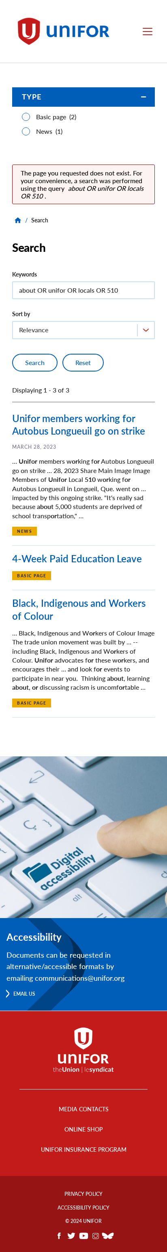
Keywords (24, 274)
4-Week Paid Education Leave (77, 558)
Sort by (21, 313)
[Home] (67, 31)
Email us (24, 994)
